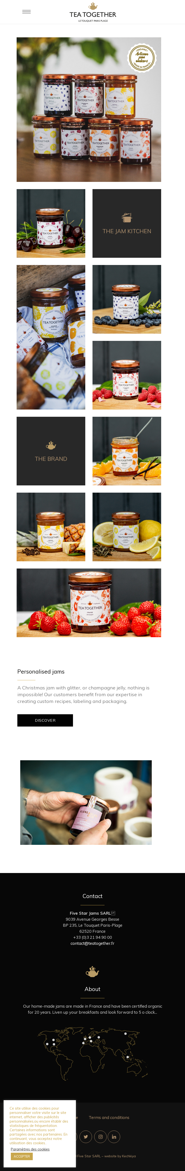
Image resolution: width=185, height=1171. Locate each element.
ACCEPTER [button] (22, 1156)
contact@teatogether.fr (92, 943)
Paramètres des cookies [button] (30, 1149)
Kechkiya (129, 1156)
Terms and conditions (109, 1117)
